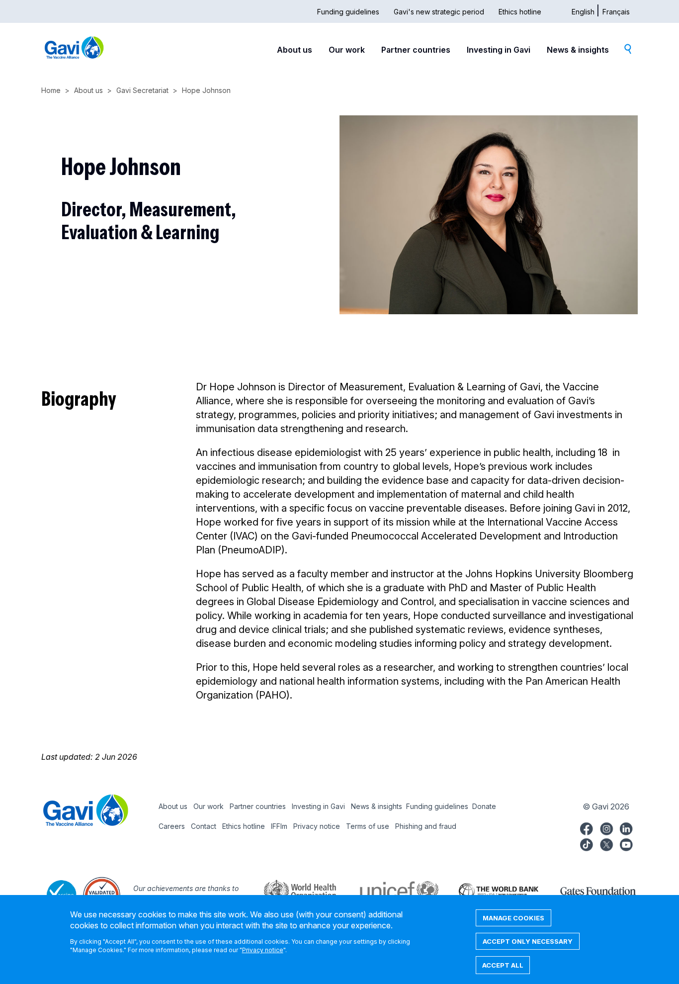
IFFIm (279, 826)
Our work (347, 50)
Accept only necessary (528, 941)
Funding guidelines (348, 11)
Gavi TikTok (586, 843)
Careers (172, 826)
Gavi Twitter (606, 843)
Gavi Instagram (606, 827)
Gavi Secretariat (142, 90)
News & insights (578, 50)
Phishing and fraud (425, 826)
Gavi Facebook (586, 827)
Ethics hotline (520, 11)
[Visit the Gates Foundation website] (588, 890)
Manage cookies (513, 918)
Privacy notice (316, 826)
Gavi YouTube (626, 843)
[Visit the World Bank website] (488, 890)
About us (294, 50)
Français (616, 11)
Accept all (502, 965)
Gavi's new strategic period (439, 11)
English (583, 11)
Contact (203, 826)
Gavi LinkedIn (626, 827)
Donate (484, 806)
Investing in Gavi (498, 50)
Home (51, 90)
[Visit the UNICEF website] (389, 890)
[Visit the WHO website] (290, 890)
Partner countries (415, 50)
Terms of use (367, 826)
